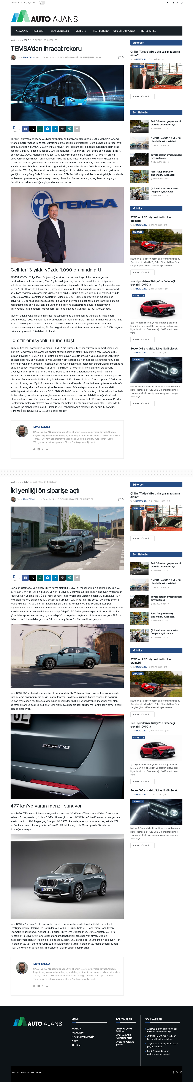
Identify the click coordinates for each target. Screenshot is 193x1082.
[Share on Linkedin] (55, 129)
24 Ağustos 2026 (160, 145)
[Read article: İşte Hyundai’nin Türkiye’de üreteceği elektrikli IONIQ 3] (156, 306)
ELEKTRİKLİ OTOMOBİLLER (45, 40)
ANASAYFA (22, 30)
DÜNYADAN (138, 360)
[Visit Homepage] (44, 16)
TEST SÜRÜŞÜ (101, 30)
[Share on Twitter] (32, 129)
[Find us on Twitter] (177, 2)
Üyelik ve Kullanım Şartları (125, 1043)
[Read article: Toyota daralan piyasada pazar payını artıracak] (139, 159)
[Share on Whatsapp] (40, 129)
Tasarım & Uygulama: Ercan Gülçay (26, 1072)
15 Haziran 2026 (157, 59)
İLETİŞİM (76, 1045)
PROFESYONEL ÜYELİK (83, 1036)
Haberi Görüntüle (144, 96)
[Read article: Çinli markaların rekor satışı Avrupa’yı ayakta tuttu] (139, 193)
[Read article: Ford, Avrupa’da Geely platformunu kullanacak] (139, 176)
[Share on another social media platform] (77, 129)
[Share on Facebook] (25, 129)
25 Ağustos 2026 (160, 128)
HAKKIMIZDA (78, 1032)
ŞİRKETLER (137, 232)
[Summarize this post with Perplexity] (69, 129)
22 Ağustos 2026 (160, 179)
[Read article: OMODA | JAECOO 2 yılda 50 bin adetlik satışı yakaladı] (139, 142)
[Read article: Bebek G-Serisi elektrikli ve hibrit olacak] (156, 370)
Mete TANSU (29, 57)
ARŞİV (75, 1041)
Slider (98, 57)
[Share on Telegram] (47, 129)
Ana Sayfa (15, 40)
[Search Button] (168, 2)
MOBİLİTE (81, 30)
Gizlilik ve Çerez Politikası (124, 1029)
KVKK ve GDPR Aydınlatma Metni (124, 1036)
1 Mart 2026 (155, 353)
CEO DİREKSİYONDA (124, 30)
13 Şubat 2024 (47, 57)
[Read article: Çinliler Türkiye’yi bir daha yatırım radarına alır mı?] (156, 76)
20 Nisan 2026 (157, 289)
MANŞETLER (89, 57)
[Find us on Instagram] (181, 2)
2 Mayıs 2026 (156, 225)
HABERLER (38, 30)
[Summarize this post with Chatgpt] (62, 129)
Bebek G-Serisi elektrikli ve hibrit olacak (153, 348)
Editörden (138, 66)
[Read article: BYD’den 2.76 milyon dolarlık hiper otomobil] (156, 242)
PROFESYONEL (148, 30)
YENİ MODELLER (60, 30)
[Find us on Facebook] (173, 2)
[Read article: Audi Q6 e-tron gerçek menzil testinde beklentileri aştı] (139, 126)
